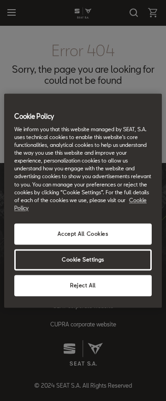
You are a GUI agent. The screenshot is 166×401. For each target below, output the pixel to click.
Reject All (83, 285)
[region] (83, 200)
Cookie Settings (83, 259)
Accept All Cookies (83, 234)
